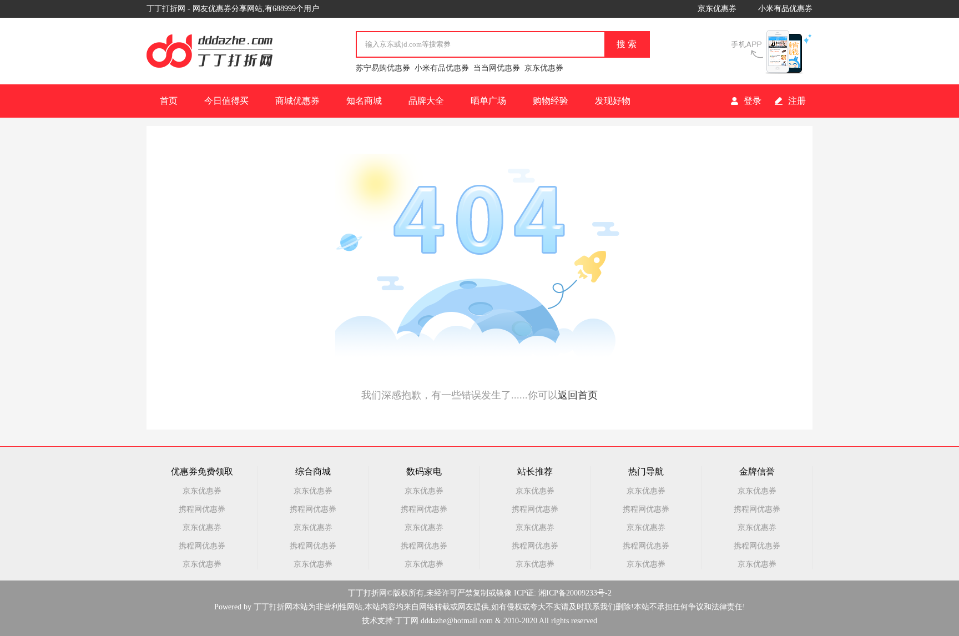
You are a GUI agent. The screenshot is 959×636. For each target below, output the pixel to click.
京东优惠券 (717, 8)
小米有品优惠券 (785, 8)
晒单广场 (488, 100)
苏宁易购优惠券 (383, 68)
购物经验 (550, 100)
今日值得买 (226, 100)
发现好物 (612, 100)
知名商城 (364, 100)
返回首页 (578, 395)
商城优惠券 (297, 100)
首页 (169, 100)
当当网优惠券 (496, 68)
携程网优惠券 (202, 509)
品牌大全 (426, 100)
